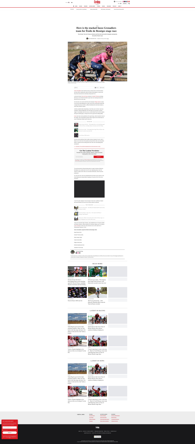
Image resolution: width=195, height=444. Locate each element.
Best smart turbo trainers (104, 419)
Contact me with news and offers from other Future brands (10, 430)
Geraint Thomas (95, 96)
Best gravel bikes (103, 417)
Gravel (103, 6)
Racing (80, 6)
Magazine (109, 6)
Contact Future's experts (88, 431)
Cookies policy (113, 431)
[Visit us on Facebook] (126, 1)
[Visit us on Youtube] (127, 1)
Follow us (97, 87)
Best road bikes (103, 415)
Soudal (78, 225)
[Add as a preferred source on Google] (97, 437)
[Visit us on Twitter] (124, 1)
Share (76, 87)
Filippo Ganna (97, 101)
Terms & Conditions (8, 437)
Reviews (85, 6)
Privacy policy (107, 431)
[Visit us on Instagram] (123, 1)
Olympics (91, 421)
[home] (73, 6)
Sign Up (9, 432)
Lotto (75, 225)
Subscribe (124, 3)
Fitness (98, 6)
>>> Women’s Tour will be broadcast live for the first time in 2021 (87, 146)
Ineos (75, 116)
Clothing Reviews (114, 421)
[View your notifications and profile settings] (72, 3)
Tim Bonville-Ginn (93, 38)
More (119, 6)
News (76, 6)
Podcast (114, 6)
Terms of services (87, 159)
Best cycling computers (104, 421)
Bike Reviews (113, 417)
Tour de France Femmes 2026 (119, 9)
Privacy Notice (77, 160)
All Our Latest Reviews (115, 415)
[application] (89, 189)
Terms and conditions (98, 431)
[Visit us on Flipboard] (129, 1)
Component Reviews (115, 419)
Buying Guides (92, 6)
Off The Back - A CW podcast (105, 9)
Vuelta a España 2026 (93, 9)
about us (80, 431)
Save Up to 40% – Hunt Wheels (81, 9)
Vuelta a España (92, 419)
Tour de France (85, 96)
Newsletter (102, 87)
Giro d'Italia (91, 417)
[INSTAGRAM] (78, 253)
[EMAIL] (80, 253)
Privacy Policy (13, 436)
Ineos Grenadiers (77, 90)
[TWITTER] (76, 253)
